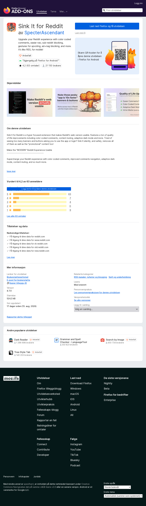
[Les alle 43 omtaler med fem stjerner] (39, 194)
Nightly (108, 383)
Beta (106, 388)
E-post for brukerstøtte (18, 280)
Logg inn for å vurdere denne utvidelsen (39, 189)
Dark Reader (21, 339)
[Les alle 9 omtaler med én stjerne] (39, 210)
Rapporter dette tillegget (19, 317)
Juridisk (37, 476)
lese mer (11, 171)
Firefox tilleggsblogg (49, 388)
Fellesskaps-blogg (47, 409)
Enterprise (110, 399)
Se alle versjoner (82, 300)
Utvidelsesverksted (48, 393)
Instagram (76, 444)
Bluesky (75, 460)
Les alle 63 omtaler (16, 216)
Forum (40, 414)
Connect (42, 444)
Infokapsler (24, 476)
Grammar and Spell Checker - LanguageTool (73, 340)
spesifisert (29, 484)
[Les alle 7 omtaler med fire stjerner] (39, 198)
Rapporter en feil (46, 420)
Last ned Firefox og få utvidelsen (107, 26)
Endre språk (109, 483)
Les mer (11, 257)
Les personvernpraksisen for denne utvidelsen (97, 292)
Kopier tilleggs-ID (18, 283)
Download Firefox (81, 383)
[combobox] (122, 10)
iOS (72, 399)
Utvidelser (41, 11)
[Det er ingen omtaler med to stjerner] (39, 206)
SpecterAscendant (44, 32)
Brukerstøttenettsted (17, 277)
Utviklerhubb (44, 399)
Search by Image (115, 339)
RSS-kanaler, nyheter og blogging (90, 277)
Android (75, 404)
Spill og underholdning (120, 277)
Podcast (75, 465)
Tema (53, 11)
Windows (75, 388)
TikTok (74, 454)
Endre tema (109, 492)
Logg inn (138, 3)
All (71, 414)
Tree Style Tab (22, 352)
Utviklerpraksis (45, 404)
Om (39, 383)
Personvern (8, 476)
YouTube (75, 449)
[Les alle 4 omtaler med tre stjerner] (39, 202)
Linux (73, 409)
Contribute (43, 449)
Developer (43, 454)
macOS (74, 393)
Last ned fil (80, 33)
